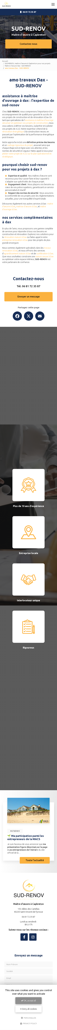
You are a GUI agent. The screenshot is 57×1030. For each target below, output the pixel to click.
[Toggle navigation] (53, 4)
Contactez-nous (28, 44)
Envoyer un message (29, 296)
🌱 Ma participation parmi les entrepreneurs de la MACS (25, 837)
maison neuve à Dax (44, 256)
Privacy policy (29, 1023)
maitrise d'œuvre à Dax (26, 206)
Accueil (5, 61)
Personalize (29, 1018)
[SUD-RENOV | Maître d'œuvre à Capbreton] (6, 4)
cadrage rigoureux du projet (20, 145)
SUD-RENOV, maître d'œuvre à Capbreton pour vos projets (27, 63)
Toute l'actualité (35, 860)
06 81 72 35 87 (31, 286)
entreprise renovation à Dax (15, 240)
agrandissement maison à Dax (17, 253)
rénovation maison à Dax (15, 237)
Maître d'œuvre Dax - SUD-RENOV (18, 66)
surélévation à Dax (44, 253)
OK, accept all (29, 1000)
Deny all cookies (29, 1009)
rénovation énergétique (13, 131)
